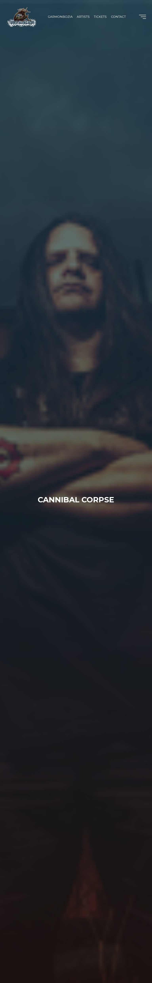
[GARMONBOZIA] (22, 17)
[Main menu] (142, 17)
